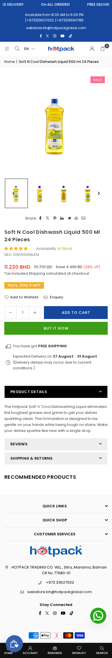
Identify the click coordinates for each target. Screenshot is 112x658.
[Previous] (14, 193)
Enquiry (56, 297)
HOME (8, 653)
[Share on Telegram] (69, 219)
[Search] (17, 49)
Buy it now (56, 328)
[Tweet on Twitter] (48, 219)
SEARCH (102, 653)
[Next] (98, 193)
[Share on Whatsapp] (76, 219)
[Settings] (92, 49)
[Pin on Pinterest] (55, 219)
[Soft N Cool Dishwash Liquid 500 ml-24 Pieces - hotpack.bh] (40, 193)
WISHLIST (79, 653)
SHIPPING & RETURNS (31, 458)
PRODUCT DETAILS (28, 391)
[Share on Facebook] (40, 219)
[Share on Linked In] (62, 219)
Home (9, 61)
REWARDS (55, 653)
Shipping (37, 273)
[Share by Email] (84, 219)
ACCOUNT (30, 653)
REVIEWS (19, 444)
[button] (102, 49)
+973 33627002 (60, 582)
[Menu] (7, 49)
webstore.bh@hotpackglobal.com (59, 592)
